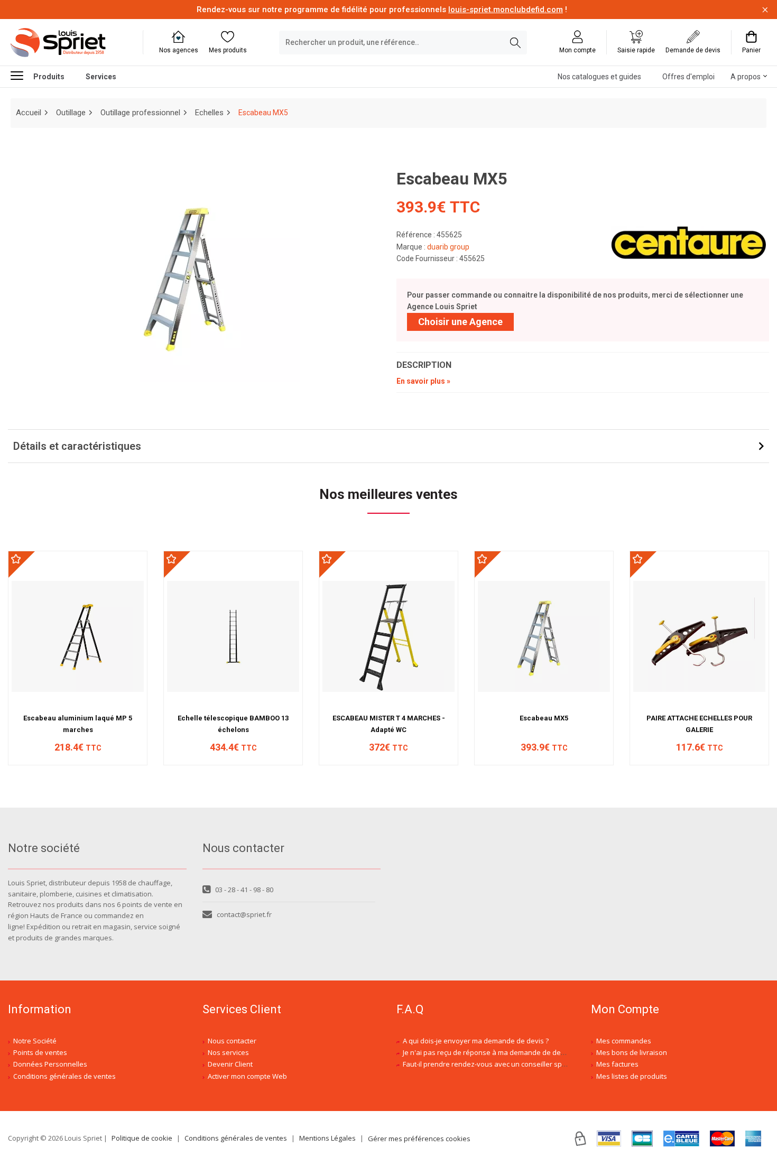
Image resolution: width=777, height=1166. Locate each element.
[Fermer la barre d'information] (765, 10)
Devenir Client (230, 1064)
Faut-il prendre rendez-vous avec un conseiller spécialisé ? (497, 1064)
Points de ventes (40, 1052)
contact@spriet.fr (244, 914)
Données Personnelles (50, 1064)
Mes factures (617, 1064)
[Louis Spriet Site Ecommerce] (69, 43)
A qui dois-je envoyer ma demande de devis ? (476, 1040)
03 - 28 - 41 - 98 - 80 (244, 889)
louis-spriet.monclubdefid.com (505, 9)
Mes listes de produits (631, 1076)
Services (101, 76)
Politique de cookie (142, 1138)
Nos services (228, 1052)
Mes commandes (623, 1040)
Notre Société (35, 1040)
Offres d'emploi (688, 76)
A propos (745, 76)
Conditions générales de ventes (64, 1076)
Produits (48, 76)
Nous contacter (232, 1040)
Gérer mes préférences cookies (419, 1138)
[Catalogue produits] (21, 75)
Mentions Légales (327, 1138)
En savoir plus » (423, 381)
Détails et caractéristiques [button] (77, 446)
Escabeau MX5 (544, 718)
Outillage (71, 112)
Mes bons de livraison (631, 1052)
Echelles (209, 112)
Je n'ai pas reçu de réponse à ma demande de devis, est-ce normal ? (512, 1052)
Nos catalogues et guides (599, 76)
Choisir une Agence (460, 321)
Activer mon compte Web (247, 1076)
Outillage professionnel (140, 112)
